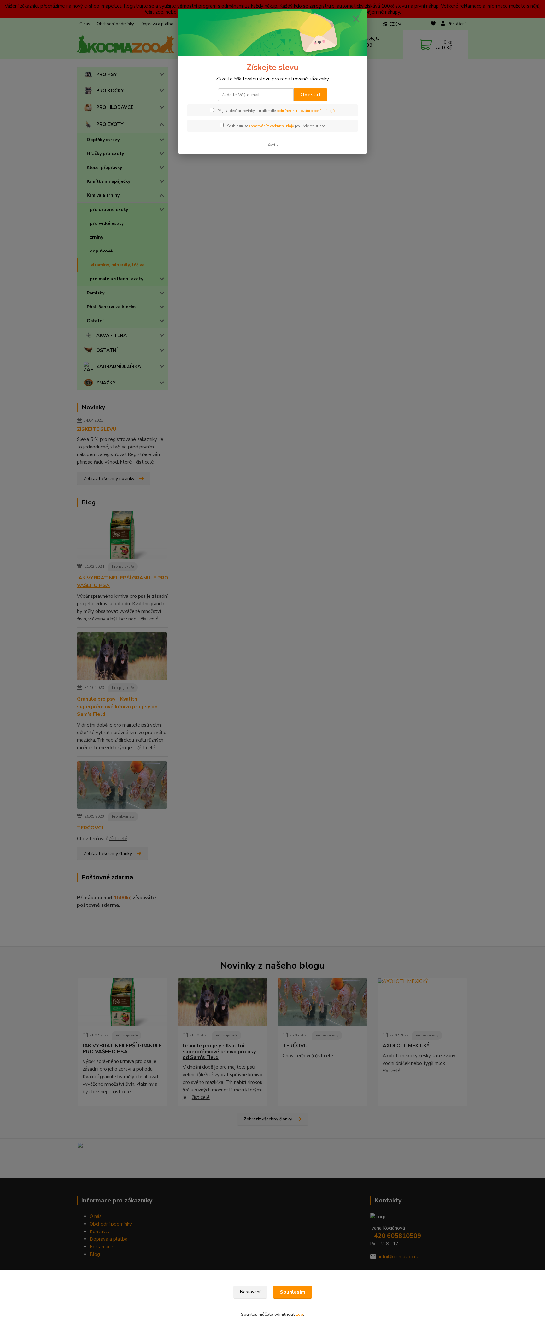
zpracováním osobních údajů (271, 126)
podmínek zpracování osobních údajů (306, 111)
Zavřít (272, 144)
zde (299, 1314)
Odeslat (310, 94)
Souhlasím (292, 1292)
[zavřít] (356, 18)
